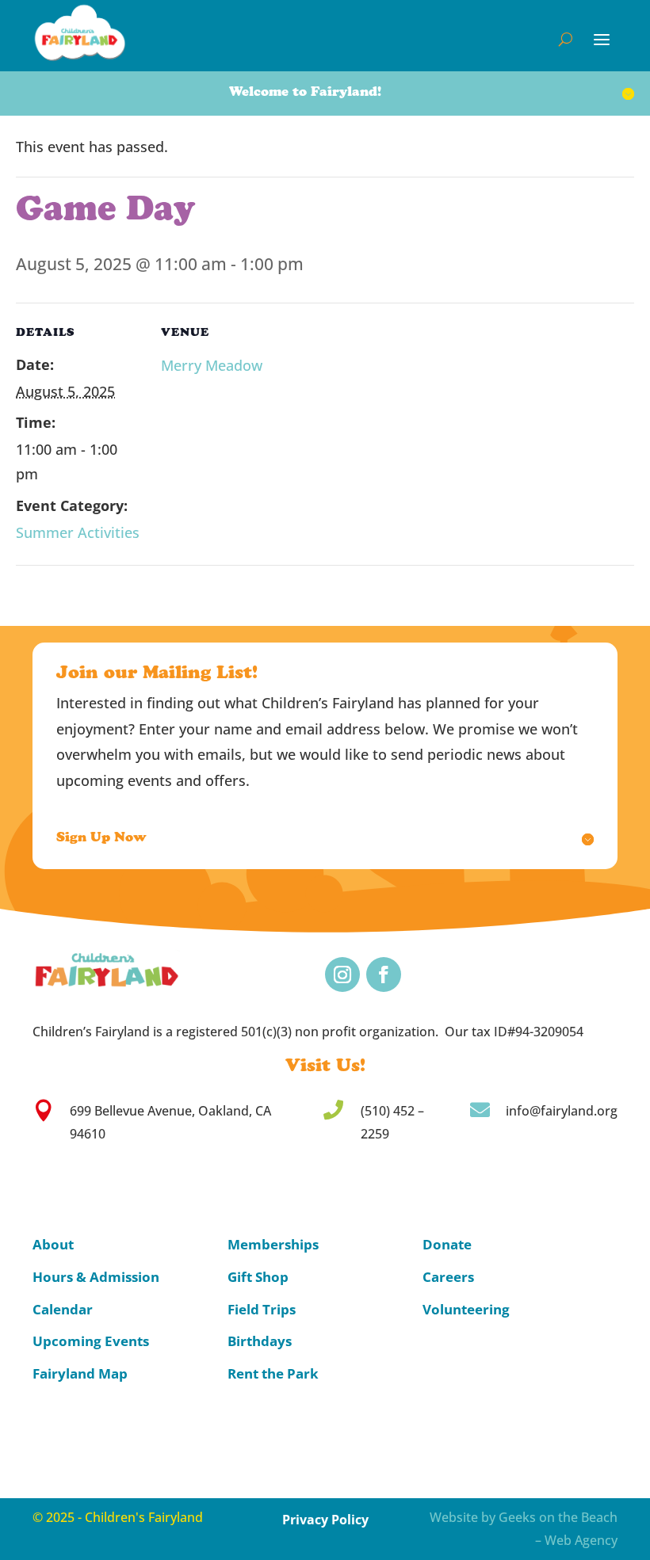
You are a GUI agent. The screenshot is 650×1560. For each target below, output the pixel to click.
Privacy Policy (325, 1519)
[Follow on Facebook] (383, 974)
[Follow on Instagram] (342, 974)
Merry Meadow (211, 365)
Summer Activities (78, 532)
